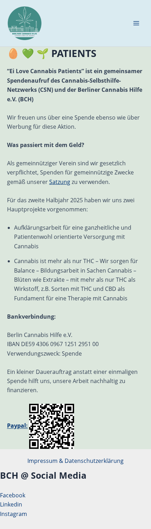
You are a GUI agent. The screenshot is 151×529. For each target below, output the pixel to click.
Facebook (12, 495)
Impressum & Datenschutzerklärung (75, 461)
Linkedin (11, 504)
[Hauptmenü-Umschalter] (136, 23)
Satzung (59, 182)
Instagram (13, 514)
